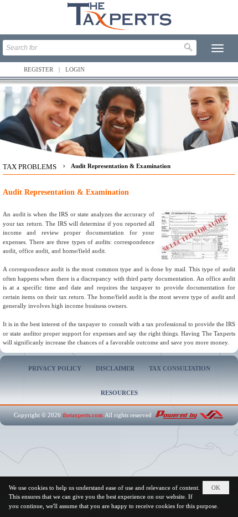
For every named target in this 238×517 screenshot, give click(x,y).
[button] (217, 48)
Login (75, 69)
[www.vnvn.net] (188, 415)
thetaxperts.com (83, 415)
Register (38, 69)
